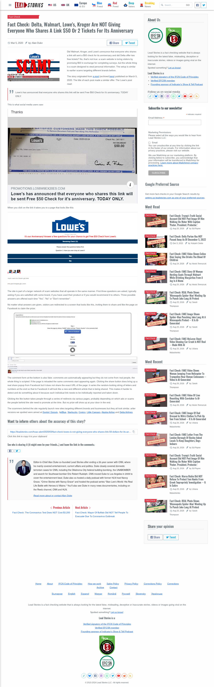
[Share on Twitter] (17, 450)
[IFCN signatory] (107, 645)
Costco (82, 412)
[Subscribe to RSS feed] (196, 96)
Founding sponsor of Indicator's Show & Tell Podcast (177, 84)
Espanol (85, 593)
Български (57, 593)
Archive (100, 587)
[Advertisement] (73, 546)
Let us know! (174, 67)
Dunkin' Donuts (50, 412)
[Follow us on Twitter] (179, 96)
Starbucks (72, 412)
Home (38, 583)
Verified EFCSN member (163, 80)
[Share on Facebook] (10, 450)
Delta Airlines (126, 412)
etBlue (63, 412)
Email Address (156, 117)
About (50, 583)
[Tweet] (203, 5)
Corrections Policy (153, 583)
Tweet (131, 43)
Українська (156, 593)
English (71, 593)
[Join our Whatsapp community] (173, 96)
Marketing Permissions (159, 132)
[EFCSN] (107, 663)
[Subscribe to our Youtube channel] (185, 96)
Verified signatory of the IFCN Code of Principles (174, 77)
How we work (94, 583)
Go (188, 5)
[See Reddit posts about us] (190, 96)
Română (112, 593)
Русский (126, 593)
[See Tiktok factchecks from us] (150, 96)
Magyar (98, 593)
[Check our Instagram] (167, 96)
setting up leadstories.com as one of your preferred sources (174, 197)
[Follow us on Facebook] (161, 96)
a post (96, 76)
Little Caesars (93, 412)
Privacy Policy (131, 583)
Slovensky (141, 593)
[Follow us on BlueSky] (156, 96)
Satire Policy (113, 583)
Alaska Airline (108, 412)
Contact (113, 587)
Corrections (173, 583)
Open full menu (10, 5)
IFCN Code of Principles (70, 583)
